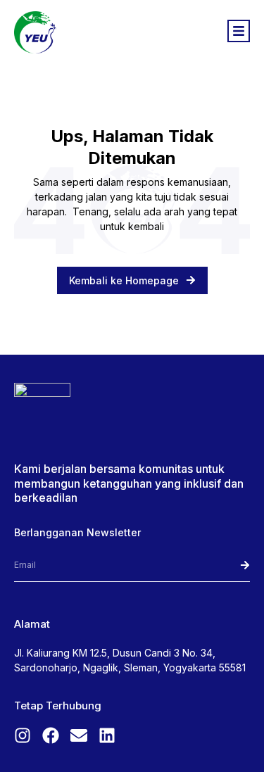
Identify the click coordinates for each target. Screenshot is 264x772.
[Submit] (226, 565)
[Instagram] (22, 735)
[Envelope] (78, 735)
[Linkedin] (107, 735)
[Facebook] (50, 735)
